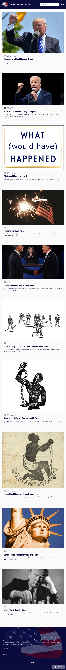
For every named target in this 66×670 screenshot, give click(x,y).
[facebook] (61, 4)
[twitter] (63, 4)
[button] (13, 4)
